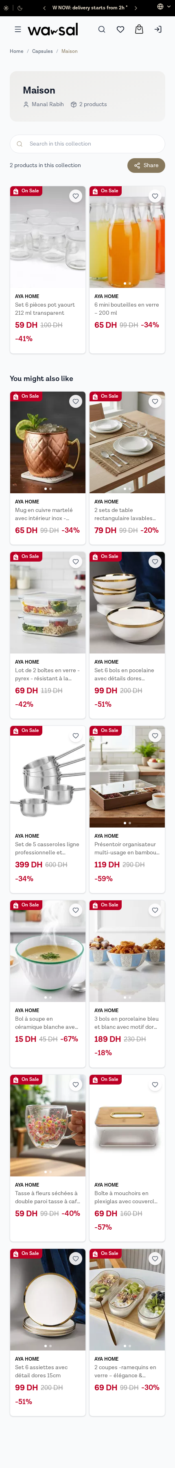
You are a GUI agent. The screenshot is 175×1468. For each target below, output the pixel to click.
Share (151, 165)
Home (17, 51)
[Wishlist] (120, 29)
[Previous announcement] (44, 8)
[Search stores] (102, 29)
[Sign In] (158, 29)
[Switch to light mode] (6, 8)
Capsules (42, 51)
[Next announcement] (136, 8)
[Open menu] (18, 29)
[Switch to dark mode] (20, 8)
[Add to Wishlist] (75, 196)
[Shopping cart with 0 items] (139, 29)
